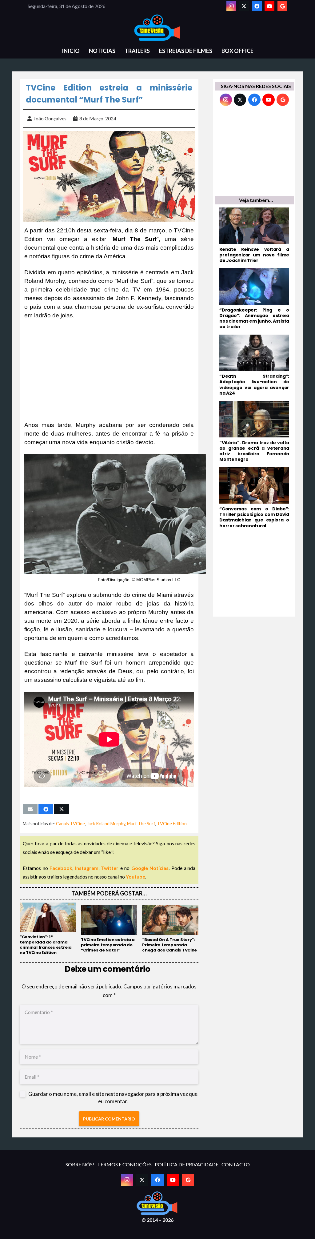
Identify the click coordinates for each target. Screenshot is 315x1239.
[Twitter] (244, 6)
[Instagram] (231, 6)
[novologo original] (157, 28)
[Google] (282, 6)
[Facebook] (257, 6)
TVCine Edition (172, 823)
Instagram (86, 868)
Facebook (61, 868)
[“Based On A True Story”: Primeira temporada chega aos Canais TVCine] (170, 929)
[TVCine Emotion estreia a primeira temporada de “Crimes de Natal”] (109, 929)
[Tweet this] (61, 809)
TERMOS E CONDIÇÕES (124, 1164)
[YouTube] (269, 6)
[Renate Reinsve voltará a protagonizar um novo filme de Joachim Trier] (254, 235)
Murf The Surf (141, 823)
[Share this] (45, 809)
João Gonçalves (50, 118)
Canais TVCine (70, 823)
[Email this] (30, 809)
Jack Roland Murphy (106, 823)
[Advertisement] (109, 370)
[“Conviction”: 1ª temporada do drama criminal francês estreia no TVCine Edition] (48, 929)
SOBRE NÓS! (80, 1164)
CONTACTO (235, 1164)
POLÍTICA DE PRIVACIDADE (186, 1164)
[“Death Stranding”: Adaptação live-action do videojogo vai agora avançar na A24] (254, 365)
